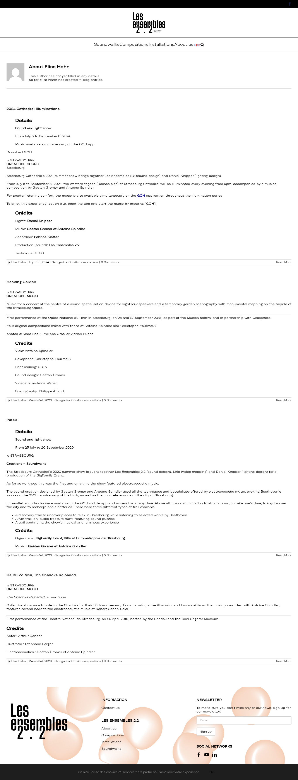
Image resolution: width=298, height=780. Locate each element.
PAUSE (13, 420)
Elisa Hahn (18, 262)
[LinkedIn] (214, 755)
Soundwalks (111, 749)
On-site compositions (83, 262)
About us (108, 728)
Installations (111, 742)
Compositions (112, 735)
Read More (283, 262)
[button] (202, 44)
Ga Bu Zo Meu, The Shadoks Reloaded (41, 575)
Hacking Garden (21, 282)
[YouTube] (206, 755)
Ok (211, 772)
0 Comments (110, 262)
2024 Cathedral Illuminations (33, 109)
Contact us (110, 708)
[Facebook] (199, 755)
